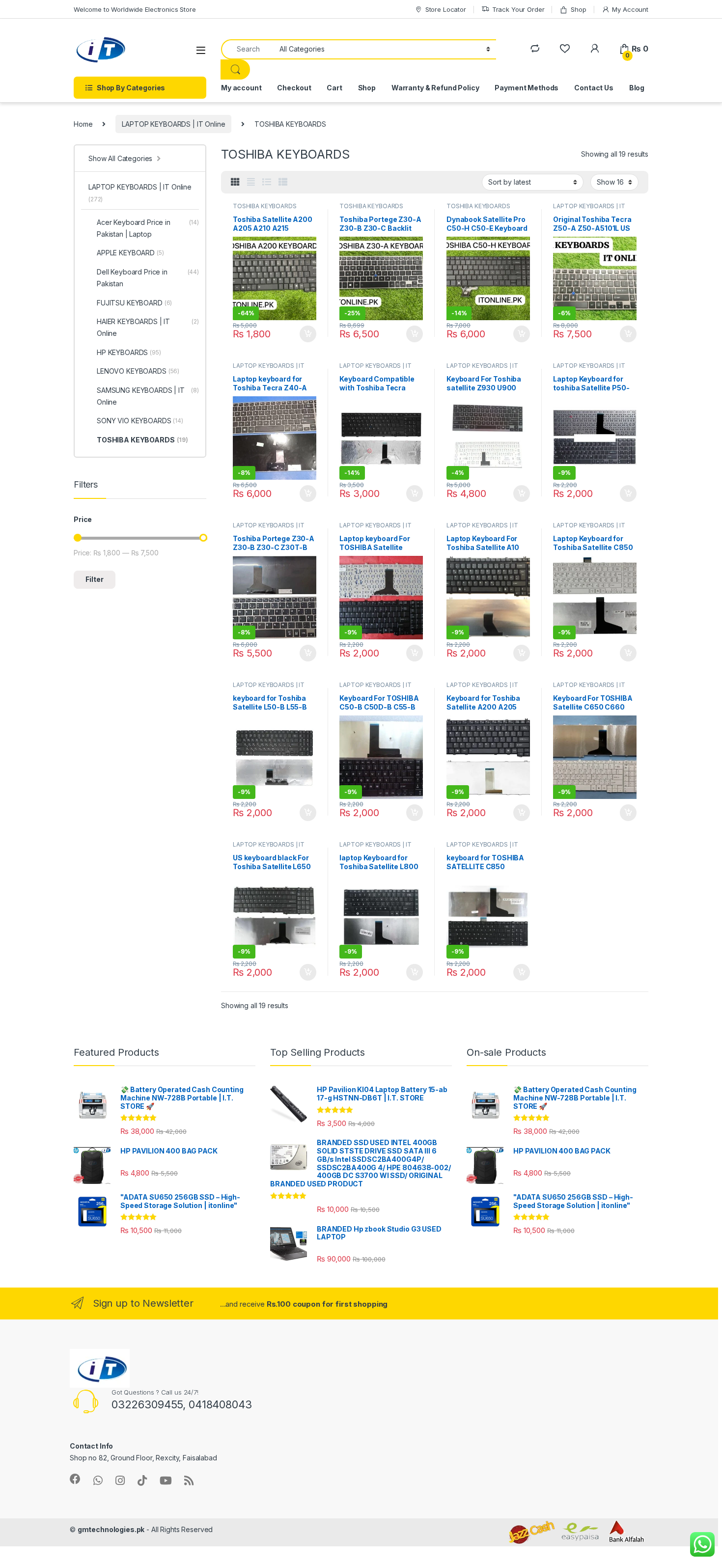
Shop (578, 9)
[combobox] (247, 49)
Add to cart (308, 334)
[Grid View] (235, 182)
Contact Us (593, 87)
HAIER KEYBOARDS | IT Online (148, 327)
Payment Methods (526, 87)
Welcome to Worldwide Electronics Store (135, 9)
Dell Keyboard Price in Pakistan (148, 278)
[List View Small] (282, 182)
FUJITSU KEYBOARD (134, 303)
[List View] (266, 182)
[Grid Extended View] (251, 182)
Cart (334, 87)
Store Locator (445, 9)
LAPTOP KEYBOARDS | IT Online (173, 124)
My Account (630, 9)
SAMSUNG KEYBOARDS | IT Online (148, 396)
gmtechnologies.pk (111, 1529)
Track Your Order (518, 9)
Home (83, 124)
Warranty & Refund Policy (435, 87)
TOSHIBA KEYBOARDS (265, 206)
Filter (94, 579)
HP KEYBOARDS (129, 352)
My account (241, 87)
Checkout (294, 87)
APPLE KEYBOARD (130, 252)
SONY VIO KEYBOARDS (140, 420)
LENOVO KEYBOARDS (138, 371)
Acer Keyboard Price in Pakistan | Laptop (148, 228)
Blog (636, 87)
